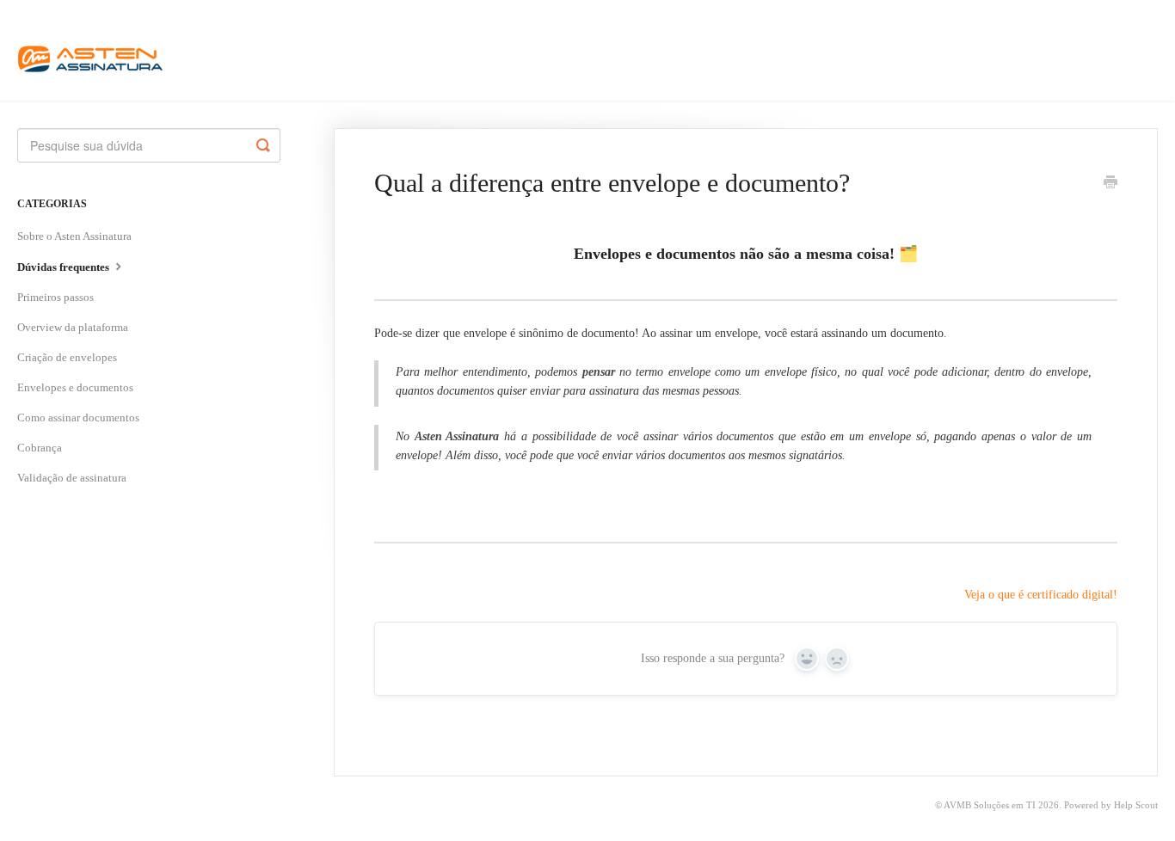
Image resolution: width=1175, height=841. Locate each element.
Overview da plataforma (72, 327)
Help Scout (1136, 805)
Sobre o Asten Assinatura (74, 236)
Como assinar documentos (78, 417)
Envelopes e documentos (75, 387)
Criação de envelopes (67, 357)
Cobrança (39, 447)
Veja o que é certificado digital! (1040, 594)
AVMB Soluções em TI (990, 805)
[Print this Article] (1110, 184)
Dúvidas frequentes (64, 267)
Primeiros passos (55, 297)
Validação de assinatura (71, 477)
